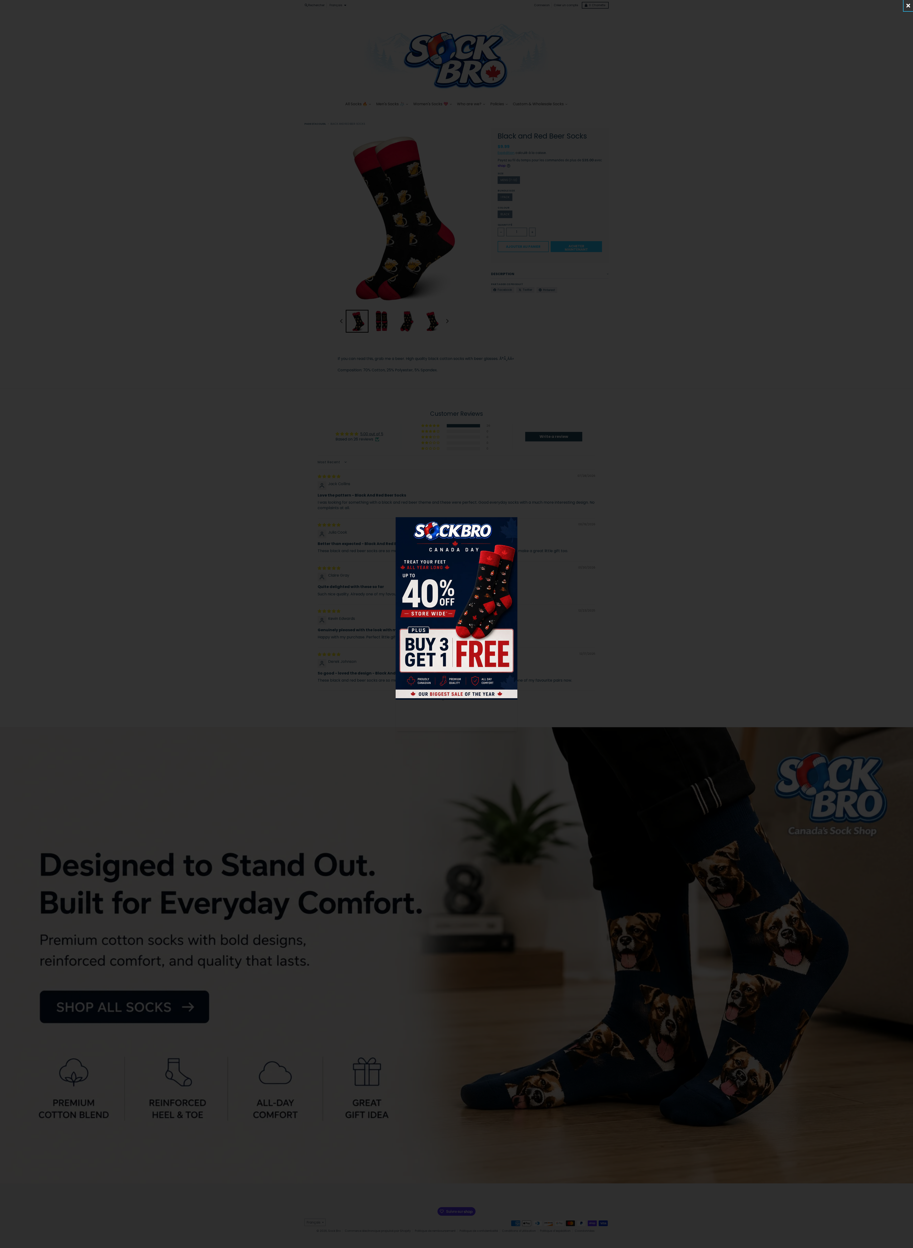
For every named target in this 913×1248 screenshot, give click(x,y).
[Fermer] (908, 5)
